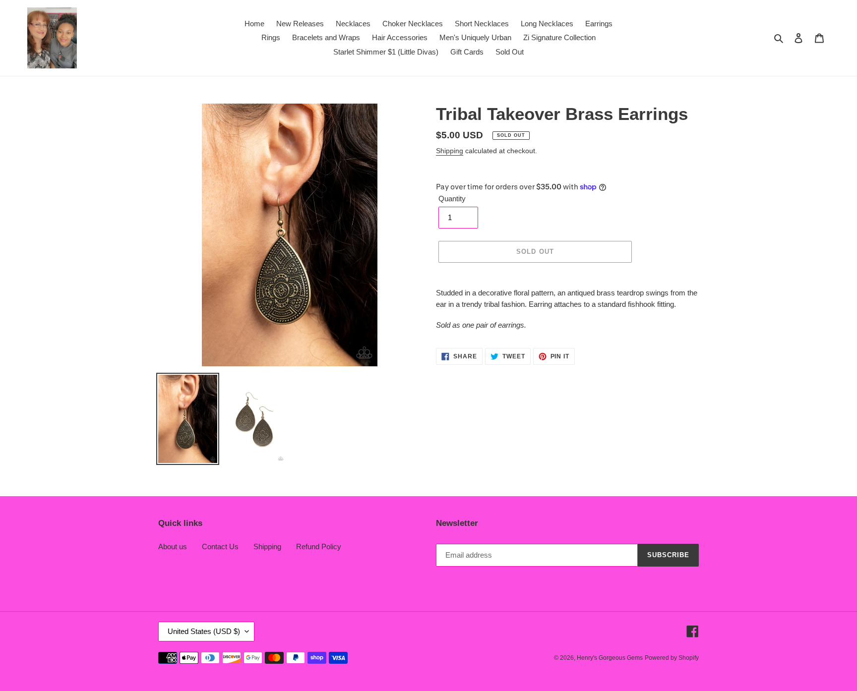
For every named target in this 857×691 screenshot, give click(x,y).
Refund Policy (318, 546)
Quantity (452, 198)
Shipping (449, 151)
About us (172, 546)
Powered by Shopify (672, 657)
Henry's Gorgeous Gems (610, 657)
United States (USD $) (204, 631)
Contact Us (220, 546)
